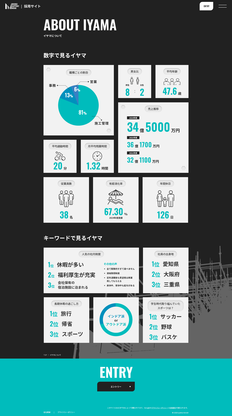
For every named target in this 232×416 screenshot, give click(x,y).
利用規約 (172, 408)
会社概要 (47, 412)
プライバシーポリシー (160, 408)
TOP (45, 355)
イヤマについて (55, 355)
